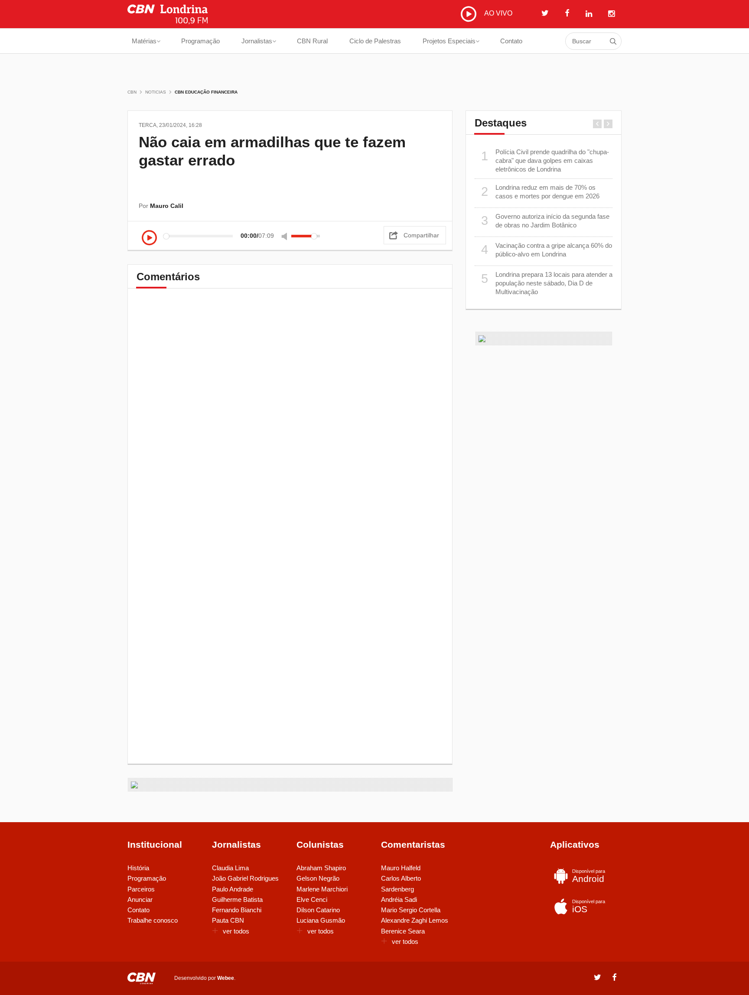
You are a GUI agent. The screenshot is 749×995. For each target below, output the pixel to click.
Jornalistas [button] (256, 41)
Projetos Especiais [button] (449, 41)
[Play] (149, 238)
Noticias (155, 92)
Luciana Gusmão (320, 920)
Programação (200, 41)
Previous (597, 124)
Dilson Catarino (318, 910)
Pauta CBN (228, 920)
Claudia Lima (230, 868)
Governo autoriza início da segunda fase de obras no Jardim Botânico (545, 221)
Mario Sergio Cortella (410, 910)
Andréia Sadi (399, 899)
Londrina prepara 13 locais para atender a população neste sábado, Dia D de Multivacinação (546, 283)
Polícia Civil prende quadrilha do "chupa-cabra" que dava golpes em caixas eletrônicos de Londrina (545, 160)
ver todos (236, 931)
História (138, 868)
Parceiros (141, 889)
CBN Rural (312, 41)
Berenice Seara (403, 931)
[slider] (305, 236)
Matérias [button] (144, 41)
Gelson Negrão (317, 878)
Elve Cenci (311, 899)
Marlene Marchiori (322, 889)
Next (608, 124)
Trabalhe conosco (152, 920)
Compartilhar (421, 235)
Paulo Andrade (232, 889)
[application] (233, 235)
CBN (132, 92)
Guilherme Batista (237, 899)
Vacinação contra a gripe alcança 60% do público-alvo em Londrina (546, 250)
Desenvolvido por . (204, 978)
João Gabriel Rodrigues (245, 878)
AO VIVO (497, 13)
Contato (511, 41)
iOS (588, 906)
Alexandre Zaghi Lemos (414, 920)
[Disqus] (290, 418)
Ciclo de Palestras (375, 41)
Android (588, 876)
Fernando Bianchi (236, 910)
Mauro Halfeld (400, 868)
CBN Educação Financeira (206, 92)
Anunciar (140, 899)
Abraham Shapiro (321, 868)
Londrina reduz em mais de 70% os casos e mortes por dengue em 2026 (540, 192)
